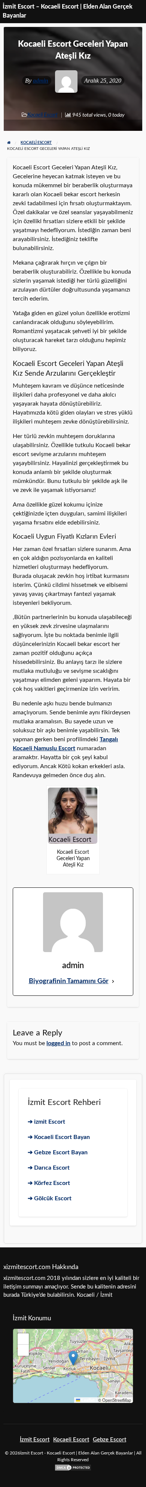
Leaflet (87, 1400)
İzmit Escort (34, 1440)
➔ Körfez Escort (49, 1183)
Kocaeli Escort (42, 115)
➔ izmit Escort (46, 1122)
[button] (73, 1358)
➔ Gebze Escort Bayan (58, 1152)
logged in (58, 1043)
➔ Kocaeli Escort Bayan (59, 1137)
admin (40, 80)
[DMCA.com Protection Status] (73, 1467)
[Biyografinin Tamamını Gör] (113, 981)
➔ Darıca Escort (49, 1168)
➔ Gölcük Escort (50, 1198)
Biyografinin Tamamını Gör (69, 981)
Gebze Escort (109, 1440)
